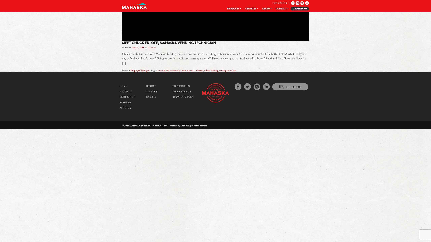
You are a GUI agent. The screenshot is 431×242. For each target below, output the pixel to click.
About (266, 8)
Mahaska (151, 47)
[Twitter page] (302, 3)
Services (250, 8)
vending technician (227, 70)
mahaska (191, 70)
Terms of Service (183, 97)
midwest (199, 70)
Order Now (300, 8)
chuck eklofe (163, 70)
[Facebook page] (292, 3)
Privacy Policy (182, 91)
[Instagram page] (297, 3)
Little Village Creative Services (193, 125)
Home (123, 86)
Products (233, 8)
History (151, 86)
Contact (281, 8)
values (207, 70)
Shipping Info (181, 86)
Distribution (127, 97)
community (175, 70)
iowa (184, 70)
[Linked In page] (307, 3)
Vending (214, 70)
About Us (125, 108)
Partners (125, 102)
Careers (151, 97)
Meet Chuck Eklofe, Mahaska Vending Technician (169, 42)
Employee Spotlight (140, 70)
